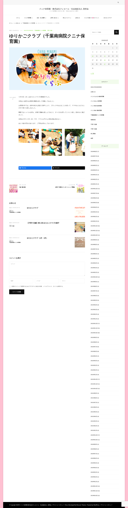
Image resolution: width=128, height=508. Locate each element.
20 (104, 60)
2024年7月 (94, 249)
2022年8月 (94, 342)
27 (104, 64)
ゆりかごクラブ (108, 17)
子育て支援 (49, 30)
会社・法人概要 (41, 17)
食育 (92, 138)
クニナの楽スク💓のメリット (91, 17)
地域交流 (93, 119)
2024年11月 (94, 230)
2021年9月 (94, 393)
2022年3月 (94, 365)
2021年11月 (94, 384)
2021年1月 (94, 430)
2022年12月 (94, 323)
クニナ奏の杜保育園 (96, 105)
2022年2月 (94, 370)
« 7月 (92, 73)
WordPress (97, 505)
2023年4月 (94, 304)
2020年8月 (94, 449)
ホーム (18, 17)
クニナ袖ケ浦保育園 (96, 110)
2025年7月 (94, 193)
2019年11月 (94, 490)
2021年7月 (94, 402)
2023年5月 (94, 300)
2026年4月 (94, 170)
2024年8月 (94, 244)
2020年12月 (94, 435)
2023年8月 (94, 286)
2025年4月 (94, 207)
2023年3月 (94, 309)
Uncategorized (28, 30)
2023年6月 (94, 295)
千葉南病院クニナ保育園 (40, 30)
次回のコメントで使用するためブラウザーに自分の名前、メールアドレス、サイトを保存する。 (38, 286)
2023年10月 (94, 277)
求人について (66, 17)
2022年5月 (94, 356)
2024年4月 (94, 263)
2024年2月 (94, 272)
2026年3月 (94, 174)
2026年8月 (94, 151)
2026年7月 (94, 156)
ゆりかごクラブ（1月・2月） (37, 238)
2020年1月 (94, 481)
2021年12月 (94, 379)
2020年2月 (94, 476)
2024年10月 (94, 235)
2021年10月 (94, 388)
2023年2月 (94, 314)
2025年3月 (94, 212)
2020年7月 (94, 453)
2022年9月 (94, 337)
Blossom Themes (81, 505)
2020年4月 (94, 467)
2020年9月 (94, 444)
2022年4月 (94, 360)
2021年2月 (94, 425)
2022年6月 (94, 351)
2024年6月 (94, 253)
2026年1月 (94, 184)
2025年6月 (94, 198)
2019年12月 (94, 486)
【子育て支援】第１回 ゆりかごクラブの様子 (43, 223)
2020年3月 (94, 472)
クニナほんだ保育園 (96, 101)
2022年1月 (94, 374)
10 (92, 56)
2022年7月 (94, 346)
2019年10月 (94, 495)
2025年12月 (94, 188)
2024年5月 (94, 258)
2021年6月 (94, 407)
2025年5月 (94, 202)
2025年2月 (94, 216)
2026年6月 (94, 160)
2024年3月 (94, 267)
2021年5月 (94, 411)
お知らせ (77, 17)
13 (104, 56)
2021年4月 (94, 416)
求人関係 (93, 133)
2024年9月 (94, 239)
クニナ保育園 (27, 17)
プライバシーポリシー (106, 505)
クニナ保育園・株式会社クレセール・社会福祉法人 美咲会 (64, 9)
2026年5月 (94, 165)
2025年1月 (94, 221)
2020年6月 (94, 458)
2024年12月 (94, 225)
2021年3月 (94, 421)
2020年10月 (94, 439)
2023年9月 (94, 281)
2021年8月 (94, 398)
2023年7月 (94, 291)
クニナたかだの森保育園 (97, 96)
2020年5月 (94, 463)
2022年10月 (94, 332)
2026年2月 (94, 179)
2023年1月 (94, 318)
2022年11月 (94, 328)
